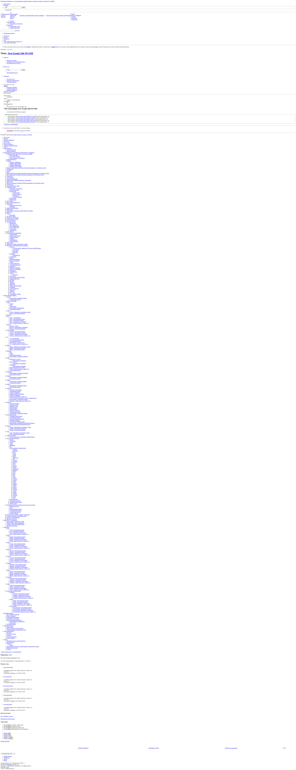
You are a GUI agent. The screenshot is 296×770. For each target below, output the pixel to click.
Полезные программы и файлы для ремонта (18, 514)
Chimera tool (10, 184)
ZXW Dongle (10, 231)
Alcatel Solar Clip (14, 288)
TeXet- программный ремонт (17, 585)
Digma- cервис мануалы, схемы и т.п (19, 541)
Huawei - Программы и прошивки (19, 327)
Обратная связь (8, 756)
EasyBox (9, 170)
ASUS (8, 310)
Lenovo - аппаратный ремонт (17, 331)
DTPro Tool (10, 181)
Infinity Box (10, 204)
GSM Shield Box (14, 241)
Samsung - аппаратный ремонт (18, 580)
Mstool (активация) (15, 259)
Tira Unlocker (10, 177)
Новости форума (11, 151)
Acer (5, 40)
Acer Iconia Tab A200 (8, 704)
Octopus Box (13, 191)
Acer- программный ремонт (17, 530)
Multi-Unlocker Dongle (15, 285)
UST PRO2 (13, 276)
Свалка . (9, 649)
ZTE (8, 431)
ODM (11, 353)
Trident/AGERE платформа (17, 394)
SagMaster (12, 287)
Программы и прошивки (19, 360)
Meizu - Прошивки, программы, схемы (20, 346)
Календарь (74, 18)
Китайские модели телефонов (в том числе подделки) (21, 505)
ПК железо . (13, 623)
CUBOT (15, 460)
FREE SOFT (10, 242)
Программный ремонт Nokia (17, 367)
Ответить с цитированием (11, 124)
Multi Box (12, 283)
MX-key (12, 258)
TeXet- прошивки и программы (18, 588)
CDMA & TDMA (11, 435)
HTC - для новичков (15, 317)
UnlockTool (10, 176)
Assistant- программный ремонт (21, 593)
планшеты (6, 716)
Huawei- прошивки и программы (18, 553)
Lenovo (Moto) (10, 330)
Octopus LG (16, 195)
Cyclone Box (13, 256)
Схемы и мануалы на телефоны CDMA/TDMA (22, 437)
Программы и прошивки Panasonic (19, 373)
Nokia (8, 358)
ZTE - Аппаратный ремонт (17, 434)
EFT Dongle (10, 201)
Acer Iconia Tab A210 (8, 695)
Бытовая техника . (8, 613)
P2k (11, 352)
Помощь (6, 5)
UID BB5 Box (13, 272)
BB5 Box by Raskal (15, 267)
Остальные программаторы (14, 233)
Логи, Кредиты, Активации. (17, 158)
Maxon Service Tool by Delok (17, 277)
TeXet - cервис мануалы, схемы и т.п (19, 589)
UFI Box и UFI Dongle (12, 217)
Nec (11, 446)
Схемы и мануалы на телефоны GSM (16, 516)
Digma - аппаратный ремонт (17, 538)
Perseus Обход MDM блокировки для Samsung (19, 180)
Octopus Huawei (17, 194)
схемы (10, 716)
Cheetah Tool (10, 169)
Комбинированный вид (13, 80)
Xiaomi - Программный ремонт (18, 428)
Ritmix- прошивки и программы (18, 574)
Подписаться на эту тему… (14, 63)
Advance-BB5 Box (14, 263)
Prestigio (15, 489)
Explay (14, 467)
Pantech (9, 376)
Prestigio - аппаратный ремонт (18, 566)
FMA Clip (12, 284)
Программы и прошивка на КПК (15, 521)
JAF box (12, 247)
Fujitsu (11, 599)
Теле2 (14, 453)
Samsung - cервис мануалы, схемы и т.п (20, 582)
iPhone (11, 303)
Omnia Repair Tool (14, 278)
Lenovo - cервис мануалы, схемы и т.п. (20, 335)
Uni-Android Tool (11, 220)
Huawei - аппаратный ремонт (17, 552)
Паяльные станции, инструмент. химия (17, 244)
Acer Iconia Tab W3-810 (8, 667)
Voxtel (11, 442)
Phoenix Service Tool (15, 235)
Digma (8, 535)
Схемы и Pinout (14, 513)
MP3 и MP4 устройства (13, 614)
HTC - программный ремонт (17, 319)
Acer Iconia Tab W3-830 (20, 53)
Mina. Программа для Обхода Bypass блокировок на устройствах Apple (25, 183)
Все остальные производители (18, 448)
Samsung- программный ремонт (18, 578)
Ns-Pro (11, 273)
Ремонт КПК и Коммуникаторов (15, 523)
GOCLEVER (13, 606)
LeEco (14, 481)
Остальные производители (14, 591)
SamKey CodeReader (15, 162)
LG (7, 337)
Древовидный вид (11, 82)
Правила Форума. (11, 149)
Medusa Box (13, 199)
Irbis (14, 474)
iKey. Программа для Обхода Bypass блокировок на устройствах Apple (25, 174)
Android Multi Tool (11, 159)
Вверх (30, 134)
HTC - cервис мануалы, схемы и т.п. (19, 323)
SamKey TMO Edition (15, 163)
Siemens (9, 402)
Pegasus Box (13, 198)
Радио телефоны (11, 616)
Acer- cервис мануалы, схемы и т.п (13, 41)
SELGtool (12, 215)
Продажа (9, 632)
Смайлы (6, 734)
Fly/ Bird (9, 315)
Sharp (11, 444)
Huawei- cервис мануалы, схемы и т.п (20, 555)
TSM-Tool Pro (13, 234)
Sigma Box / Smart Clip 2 (16, 188)
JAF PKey (15, 251)
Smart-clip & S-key (14, 190)
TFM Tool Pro (13, 240)
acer (2, 716)
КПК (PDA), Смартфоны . (10, 520)
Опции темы (6, 57)
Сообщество (74, 19)
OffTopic (9, 643)
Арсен (22, 130)
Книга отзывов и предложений (15, 628)
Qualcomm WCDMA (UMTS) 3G (18, 396)
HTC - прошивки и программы (18, 321)
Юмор (11, 645)
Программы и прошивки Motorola (19, 356)
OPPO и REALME (11, 301)
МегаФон (15, 451)
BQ (14, 459)
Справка (73, 16)
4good (14, 455)
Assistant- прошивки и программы (22, 596)
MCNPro (12, 280)
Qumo (14, 491)
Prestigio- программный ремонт (18, 564)
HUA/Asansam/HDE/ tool (13, 202)
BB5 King (15, 252)
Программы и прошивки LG (17, 342)
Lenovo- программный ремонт (18, 557)
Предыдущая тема (6, 652)
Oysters (15, 488)
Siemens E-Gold (14, 405)
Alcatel (8, 297)
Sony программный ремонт (17, 419)
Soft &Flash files (14, 499)
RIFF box (9, 212)
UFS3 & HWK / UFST (12, 219)
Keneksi (15, 478)
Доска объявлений (11, 636)
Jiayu (14, 475)
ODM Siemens (13, 409)
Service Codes (13, 503)
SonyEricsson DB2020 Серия (17, 421)
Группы (12, 21)
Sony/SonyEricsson (11, 414)
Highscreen (15, 469)
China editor (13, 229)
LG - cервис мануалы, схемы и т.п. (19, 344)
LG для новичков (14, 338)
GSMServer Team (11, 187)
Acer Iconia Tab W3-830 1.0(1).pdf (26, 120)
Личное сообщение (12, 90)
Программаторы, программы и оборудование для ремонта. (19, 152)
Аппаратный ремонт (15, 299)
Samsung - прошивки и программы (19, 581)
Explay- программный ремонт (18, 543)
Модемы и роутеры (12, 518)
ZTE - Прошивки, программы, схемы (19, 432)
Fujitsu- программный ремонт (20, 600)
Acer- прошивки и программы (18, 532)
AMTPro (12, 238)
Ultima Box (13, 270)
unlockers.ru (7, 757)
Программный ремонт (16, 509)
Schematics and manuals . (16, 502)
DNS (14, 463)
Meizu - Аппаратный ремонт (17, 349)
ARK (14, 456)
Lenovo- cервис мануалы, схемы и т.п (20, 562)
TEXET (15, 494)
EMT (8, 172)
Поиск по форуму (8, 144)
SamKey (9, 161)
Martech (12, 281)
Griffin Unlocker (14, 237)
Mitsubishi (12, 445)
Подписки (6, 141)
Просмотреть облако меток (8, 719)
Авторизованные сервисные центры (16, 629)
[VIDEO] (6, 737)
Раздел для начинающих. (13, 517)
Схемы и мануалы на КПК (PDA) (15, 524)
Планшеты (6, 38)
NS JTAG (15, 274)
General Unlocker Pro (12, 179)
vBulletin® (9, 764)
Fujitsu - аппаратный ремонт (20, 602)
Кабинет (6, 138)
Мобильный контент (12, 648)
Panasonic (9, 371)
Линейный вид (11, 79)
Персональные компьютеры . (14, 620)
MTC (14, 452)
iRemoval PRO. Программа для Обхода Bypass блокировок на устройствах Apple (28, 173)
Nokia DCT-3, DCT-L (15, 359)
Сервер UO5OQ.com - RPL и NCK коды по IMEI (19, 154)
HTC (8, 316)
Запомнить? (8, 10)
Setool (8, 213)
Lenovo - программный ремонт (18, 333)
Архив (5, 759)
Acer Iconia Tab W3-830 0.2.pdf (25, 119)
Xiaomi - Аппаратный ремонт (17, 430)
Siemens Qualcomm (15, 410)
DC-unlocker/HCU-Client (13, 186)
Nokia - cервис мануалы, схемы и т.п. (19, 369)
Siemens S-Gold (14, 406)
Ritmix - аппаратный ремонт (17, 573)
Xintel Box (12, 266)
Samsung (9, 388)
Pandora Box (13, 223)
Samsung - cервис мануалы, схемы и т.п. (20, 401)
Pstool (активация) (14, 260)
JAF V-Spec (16, 249)
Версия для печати (12, 60)
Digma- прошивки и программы (18, 539)
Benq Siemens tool (14, 226)
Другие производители (13, 438)
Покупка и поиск (11, 634)
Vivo (14, 498)
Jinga (14, 477)
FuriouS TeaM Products (12, 208)
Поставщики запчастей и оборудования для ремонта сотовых (23, 646)
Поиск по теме (6, 66)
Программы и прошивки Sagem (18, 385)
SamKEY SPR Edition (15, 165)
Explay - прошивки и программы (18, 546)
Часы (11, 507)
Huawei (9, 324)
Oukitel (15, 487)
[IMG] (5, 736)
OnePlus (15, 484)
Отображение (6, 76)
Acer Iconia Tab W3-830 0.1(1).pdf (26, 116)
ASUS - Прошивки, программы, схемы (20, 312)
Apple (8, 302)
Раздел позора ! (11, 638)
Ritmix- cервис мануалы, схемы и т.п (19, 575)
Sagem (8, 384)
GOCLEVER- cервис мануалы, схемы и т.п (24, 611)
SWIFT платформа (15, 395)
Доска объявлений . (9, 631)
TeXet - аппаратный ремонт (17, 586)
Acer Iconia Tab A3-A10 (8, 685)
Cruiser (11, 262)
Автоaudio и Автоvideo (13, 618)
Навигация (10, 25)
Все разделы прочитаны (16, 23)
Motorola (9, 351)
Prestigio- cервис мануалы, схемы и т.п (20, 568)
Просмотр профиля (12, 87)
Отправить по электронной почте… (16, 62)
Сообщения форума (12, 88)
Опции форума (11, 22)
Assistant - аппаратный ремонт (21, 595)
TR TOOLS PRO (11, 216)
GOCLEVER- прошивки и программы (23, 610)
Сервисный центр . (9, 625)
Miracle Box (10, 209)
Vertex (14, 496)
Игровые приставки (12, 525)
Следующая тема (16, 652)
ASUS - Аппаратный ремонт (17, 313)
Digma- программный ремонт (17, 537)
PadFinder (12, 206)
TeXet (8, 584)
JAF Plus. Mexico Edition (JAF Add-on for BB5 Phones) (27, 248)
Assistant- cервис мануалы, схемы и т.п (23, 598)
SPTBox (12, 291)
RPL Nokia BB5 (14, 155)
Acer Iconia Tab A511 (8, 676)
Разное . (6, 639)
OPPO (14, 485)
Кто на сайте (7, 143)
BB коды (6, 733)
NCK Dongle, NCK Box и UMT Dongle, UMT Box (20, 210)
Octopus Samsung (17, 197)
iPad (11, 305)
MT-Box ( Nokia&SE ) (15, 269)
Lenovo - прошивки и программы (18, 334)
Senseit (14, 492)
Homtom (15, 470)
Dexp (14, 464)
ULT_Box (12, 292)
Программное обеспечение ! (17, 621)
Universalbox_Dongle (15, 294)
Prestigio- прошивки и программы (19, 567)
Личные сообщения (9, 140)
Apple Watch (13, 306)
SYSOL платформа (15, 392)
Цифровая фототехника (13, 617)
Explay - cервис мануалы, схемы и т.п (20, 548)
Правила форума (5, 741)
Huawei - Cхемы (14, 326)
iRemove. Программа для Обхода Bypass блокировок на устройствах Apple (26, 167)
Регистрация (7, 4)
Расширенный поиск (9, 33)
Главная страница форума (10, 145)
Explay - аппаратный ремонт (17, 545)
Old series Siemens (14, 403)
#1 (13, 84)
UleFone (15, 495)
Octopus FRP (16, 192)
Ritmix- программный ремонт (17, 571)
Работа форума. (8, 148)
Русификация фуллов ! (16, 510)
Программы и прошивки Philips (18, 381)
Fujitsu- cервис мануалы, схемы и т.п (22, 605)
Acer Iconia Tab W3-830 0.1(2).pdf (26, 117)
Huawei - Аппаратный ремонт (18, 328)
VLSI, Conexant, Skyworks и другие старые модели (23, 398)
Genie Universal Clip (15, 265)
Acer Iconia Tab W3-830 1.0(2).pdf (26, 122)
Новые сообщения (76, 15)
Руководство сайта (15, 28)
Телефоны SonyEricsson (16, 416)
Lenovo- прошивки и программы (18, 560)
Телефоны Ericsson (15, 420)
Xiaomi (8, 426)
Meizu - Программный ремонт (18, 348)
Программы (10, 627)
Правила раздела (14, 506)
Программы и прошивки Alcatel (18, 298)
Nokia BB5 (12, 364)
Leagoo (15, 480)
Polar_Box (12, 290)
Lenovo (9, 556)
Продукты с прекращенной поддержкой (17, 245)
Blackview (15, 457)
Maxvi (14, 482)
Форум (73, 14)
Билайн (15, 449)
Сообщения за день (15, 26)
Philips (8, 380)
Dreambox (12, 254)
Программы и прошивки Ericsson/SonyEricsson (22, 423)
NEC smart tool (13, 224)
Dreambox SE (16, 255)
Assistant (12, 592)
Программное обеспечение (17, 308)
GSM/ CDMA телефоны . (10, 295)
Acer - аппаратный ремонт (17, 531)
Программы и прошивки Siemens (18, 413)
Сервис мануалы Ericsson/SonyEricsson (20, 424)
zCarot (7, 767)
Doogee (15, 466)
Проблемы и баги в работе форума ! (16, 641)
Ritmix (8, 570)
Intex (14, 473)
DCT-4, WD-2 (13, 362)
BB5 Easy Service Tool (15, 205)
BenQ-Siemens (13, 408)
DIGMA (15, 462)
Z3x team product (11, 222)
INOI (14, 471)
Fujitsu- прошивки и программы (21, 603)
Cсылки (9, 635)
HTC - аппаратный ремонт (17, 320)
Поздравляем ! (10, 642)
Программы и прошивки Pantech (18, 377)
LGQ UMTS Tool (14, 227)
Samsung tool (13, 230)
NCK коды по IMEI (15, 156)
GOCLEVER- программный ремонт (22, 607)
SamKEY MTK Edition (16, 166)
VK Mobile (12, 441)
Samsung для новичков (16, 389)
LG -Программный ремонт (17, 340)
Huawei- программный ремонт (18, 550)
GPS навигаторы (11, 624)
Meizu (8, 345)
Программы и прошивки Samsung (19, 399)
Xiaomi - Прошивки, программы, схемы (20, 427)
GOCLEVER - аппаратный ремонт (22, 609)
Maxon (11, 439)
